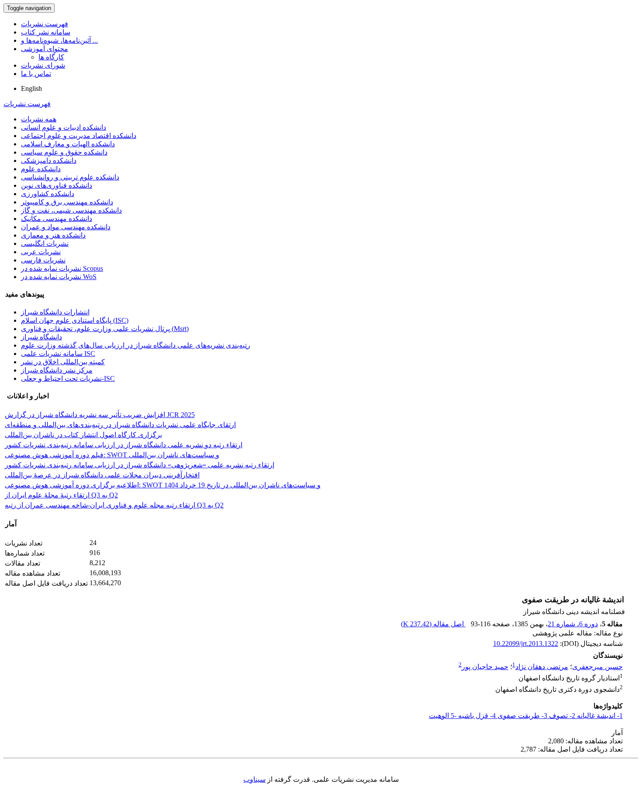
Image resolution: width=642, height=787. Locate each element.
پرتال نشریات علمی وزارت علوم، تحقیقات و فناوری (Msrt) (105, 328)
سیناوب (254, 779)
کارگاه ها (51, 57)
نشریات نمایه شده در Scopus (62, 268)
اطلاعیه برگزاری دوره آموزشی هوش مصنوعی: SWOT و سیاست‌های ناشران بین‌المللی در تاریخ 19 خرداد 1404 (163, 485)
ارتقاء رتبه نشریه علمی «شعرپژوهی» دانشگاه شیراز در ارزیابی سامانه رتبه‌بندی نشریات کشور (139, 465)
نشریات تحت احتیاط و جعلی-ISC (68, 378)
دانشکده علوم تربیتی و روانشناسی (70, 177)
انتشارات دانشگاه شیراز (55, 312)
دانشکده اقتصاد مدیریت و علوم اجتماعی (78, 135)
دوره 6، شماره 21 (573, 624)
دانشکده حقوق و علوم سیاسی (64, 152)
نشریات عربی (41, 251)
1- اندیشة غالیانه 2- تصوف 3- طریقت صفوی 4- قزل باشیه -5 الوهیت (526, 715)
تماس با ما (36, 73)
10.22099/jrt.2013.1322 (525, 643)
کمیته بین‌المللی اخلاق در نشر (63, 362)
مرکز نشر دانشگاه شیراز (57, 370)
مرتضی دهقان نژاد (541, 666)
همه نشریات (38, 119)
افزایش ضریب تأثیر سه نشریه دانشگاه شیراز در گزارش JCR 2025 (100, 414)
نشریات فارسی (43, 260)
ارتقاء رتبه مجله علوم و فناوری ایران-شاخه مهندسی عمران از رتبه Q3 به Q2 (114, 505)
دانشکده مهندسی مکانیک (56, 218)
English (31, 88)
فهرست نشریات (44, 24)
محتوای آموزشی (44, 48)
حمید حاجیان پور (485, 666)
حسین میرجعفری (597, 666)
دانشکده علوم (41, 169)
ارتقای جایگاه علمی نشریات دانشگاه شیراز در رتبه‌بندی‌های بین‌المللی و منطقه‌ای (120, 424)
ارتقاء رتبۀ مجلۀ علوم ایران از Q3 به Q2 (61, 495)
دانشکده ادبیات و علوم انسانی (63, 127)
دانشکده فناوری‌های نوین (56, 185)
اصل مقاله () (433, 624)
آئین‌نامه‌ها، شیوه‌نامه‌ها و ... (59, 40)
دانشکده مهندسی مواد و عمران (65, 227)
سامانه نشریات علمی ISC (58, 353)
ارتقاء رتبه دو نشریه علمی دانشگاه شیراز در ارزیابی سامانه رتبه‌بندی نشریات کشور (123, 445)
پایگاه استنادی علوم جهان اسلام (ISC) (74, 320)
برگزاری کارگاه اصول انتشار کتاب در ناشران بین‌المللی (83, 434)
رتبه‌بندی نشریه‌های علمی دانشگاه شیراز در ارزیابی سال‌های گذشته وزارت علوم (135, 345)
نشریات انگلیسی (45, 243)
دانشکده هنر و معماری (53, 235)
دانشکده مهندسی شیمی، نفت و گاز (71, 210)
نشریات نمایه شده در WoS (59, 276)
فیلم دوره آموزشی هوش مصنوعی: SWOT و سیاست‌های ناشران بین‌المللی (112, 455)
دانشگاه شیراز (41, 337)
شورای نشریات (43, 65)
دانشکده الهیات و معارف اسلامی (68, 144)
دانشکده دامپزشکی (48, 160)
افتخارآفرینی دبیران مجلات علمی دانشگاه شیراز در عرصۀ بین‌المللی (102, 475)
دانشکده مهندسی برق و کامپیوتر (67, 202)
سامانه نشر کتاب (45, 32)
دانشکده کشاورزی (47, 193)
